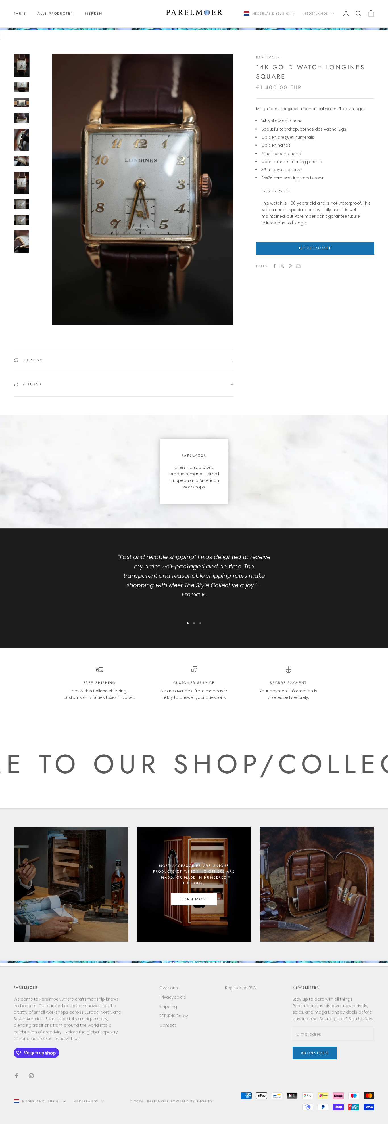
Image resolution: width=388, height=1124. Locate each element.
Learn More (194, 899)
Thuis (20, 13)
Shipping (168, 1006)
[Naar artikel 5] (22, 139)
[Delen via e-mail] (298, 266)
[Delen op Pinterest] (290, 266)
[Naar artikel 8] (22, 204)
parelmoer (268, 57)
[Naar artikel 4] (22, 117)
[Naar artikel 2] (22, 87)
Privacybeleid (172, 997)
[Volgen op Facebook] (16, 1076)
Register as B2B (240, 988)
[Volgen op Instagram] (31, 1076)
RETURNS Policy (173, 1016)
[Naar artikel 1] (22, 65)
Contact (167, 1025)
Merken (93, 13)
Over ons (168, 988)
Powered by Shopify (191, 1101)
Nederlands (315, 13)
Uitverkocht (315, 248)
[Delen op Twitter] (282, 266)
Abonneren (314, 1053)
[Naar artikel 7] (22, 182)
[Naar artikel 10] (22, 241)
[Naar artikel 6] (22, 161)
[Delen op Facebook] (274, 266)
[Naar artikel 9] (22, 219)
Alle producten (55, 13)
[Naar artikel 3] (22, 102)
